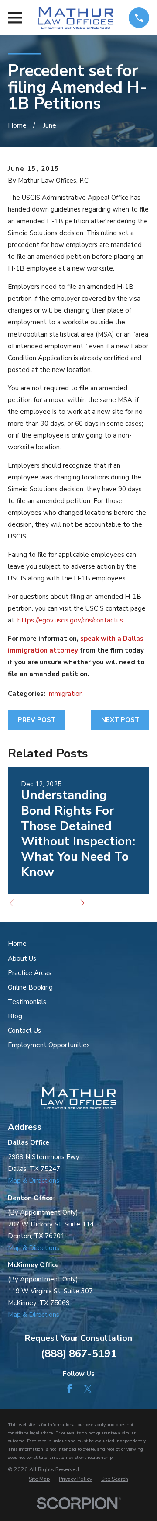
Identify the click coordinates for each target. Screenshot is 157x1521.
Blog (15, 1016)
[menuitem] (39, 1479)
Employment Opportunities (49, 1045)
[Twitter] (87, 1388)
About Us (22, 958)
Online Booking (30, 987)
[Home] (75, 18)
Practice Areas (29, 973)
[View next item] (82, 903)
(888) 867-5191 (78, 1354)
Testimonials (27, 1001)
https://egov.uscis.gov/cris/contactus (70, 620)
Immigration (65, 693)
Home (17, 943)
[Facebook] (69, 1388)
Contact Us (24, 1030)
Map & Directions (33, 1180)
